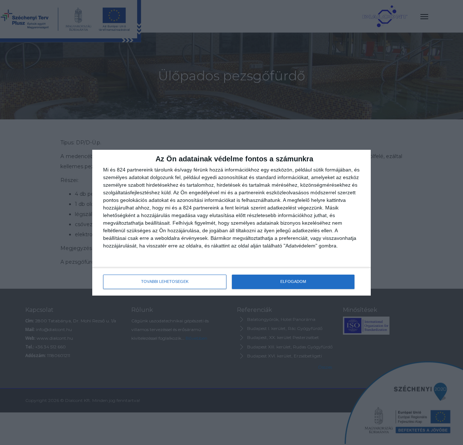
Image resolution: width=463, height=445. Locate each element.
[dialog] (231, 223)
